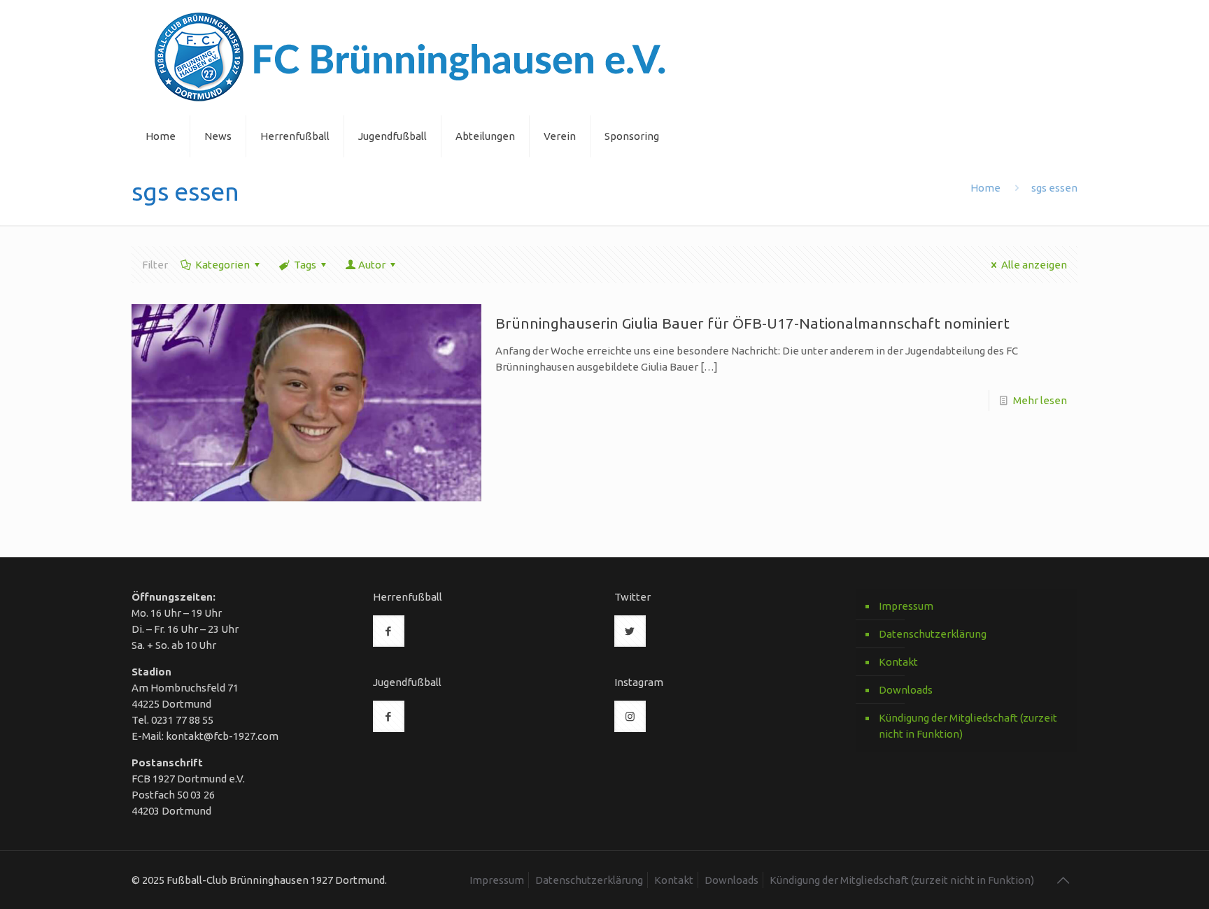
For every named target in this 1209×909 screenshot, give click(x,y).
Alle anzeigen (1034, 265)
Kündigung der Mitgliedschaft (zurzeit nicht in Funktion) (968, 726)
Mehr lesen (1040, 400)
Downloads (906, 690)
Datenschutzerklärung (933, 634)
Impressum (906, 606)
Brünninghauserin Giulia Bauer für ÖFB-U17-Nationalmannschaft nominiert (752, 323)
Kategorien (222, 265)
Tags (305, 265)
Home (985, 188)
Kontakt (898, 662)
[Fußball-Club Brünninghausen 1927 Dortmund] (410, 57)
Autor (372, 265)
